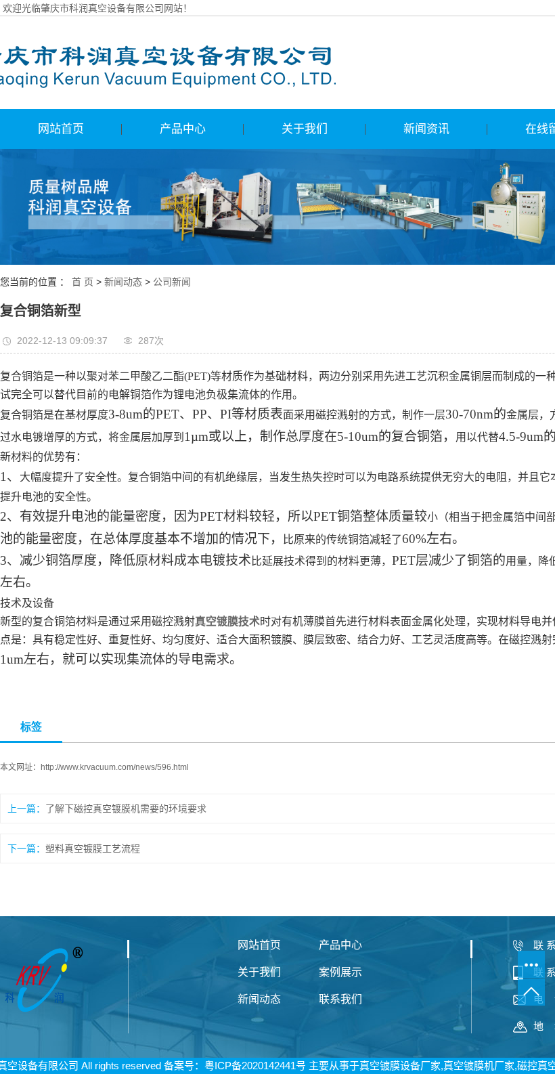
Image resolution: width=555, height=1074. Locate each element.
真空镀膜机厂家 (478, 1065)
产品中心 (183, 129)
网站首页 (61, 129)
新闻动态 (123, 281)
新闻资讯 (426, 129)
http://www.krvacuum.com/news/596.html (115, 767)
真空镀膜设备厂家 (400, 1065)
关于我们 (305, 129)
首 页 (82, 281)
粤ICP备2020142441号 (255, 1065)
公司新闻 (172, 281)
